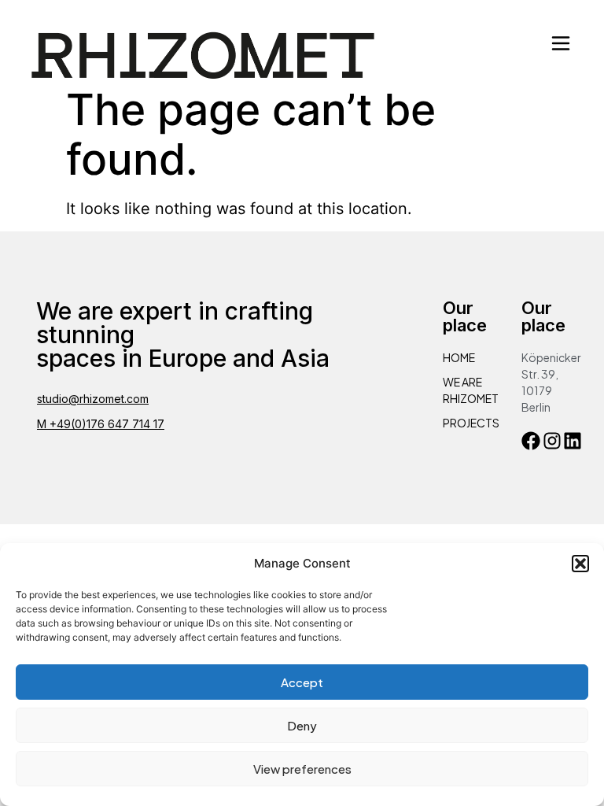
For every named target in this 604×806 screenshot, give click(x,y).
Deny (302, 725)
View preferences (302, 768)
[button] (580, 563)
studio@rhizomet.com (93, 398)
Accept (302, 682)
